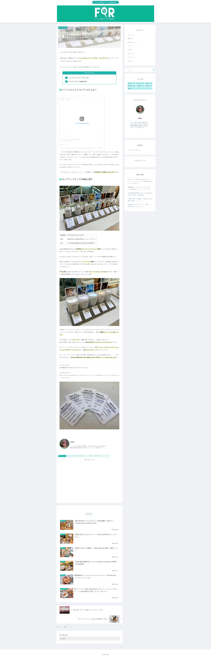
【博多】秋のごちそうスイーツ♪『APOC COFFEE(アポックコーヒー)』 (138, 205)
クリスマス (86, 455)
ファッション (63, 455)
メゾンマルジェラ (105, 455)
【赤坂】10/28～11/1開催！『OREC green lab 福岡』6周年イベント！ (140, 200)
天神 (74, 455)
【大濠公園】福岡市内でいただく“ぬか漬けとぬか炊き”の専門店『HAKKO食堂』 (140, 194)
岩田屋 (79, 455)
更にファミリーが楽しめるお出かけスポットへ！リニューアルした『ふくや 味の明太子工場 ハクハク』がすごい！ (140, 181)
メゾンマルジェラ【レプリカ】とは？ (78, 77)
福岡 (70, 455)
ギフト (92, 455)
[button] (153, 70)
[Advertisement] (89, 480)
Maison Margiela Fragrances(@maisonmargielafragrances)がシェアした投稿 (81, 148)
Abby (72, 442)
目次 (88, 73)
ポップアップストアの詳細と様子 (77, 81)
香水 (98, 455)
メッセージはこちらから (134, 150)
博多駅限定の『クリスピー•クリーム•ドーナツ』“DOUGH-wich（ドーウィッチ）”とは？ (139, 188)
